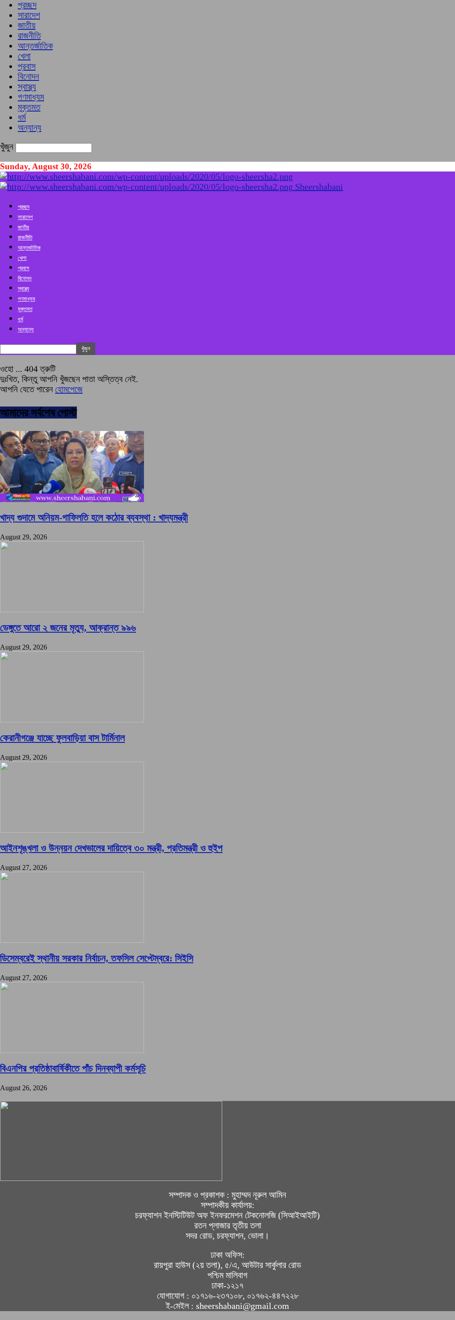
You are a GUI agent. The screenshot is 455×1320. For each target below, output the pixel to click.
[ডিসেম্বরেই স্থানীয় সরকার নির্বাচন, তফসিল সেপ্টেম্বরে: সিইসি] (72, 940)
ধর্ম (22, 117)
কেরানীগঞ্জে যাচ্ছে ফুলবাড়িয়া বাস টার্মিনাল (62, 737)
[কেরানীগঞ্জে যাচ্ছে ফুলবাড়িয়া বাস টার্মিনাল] (72, 719)
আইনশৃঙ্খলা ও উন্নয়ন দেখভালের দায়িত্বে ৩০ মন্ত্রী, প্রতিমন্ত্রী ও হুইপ (111, 847)
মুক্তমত (29, 107)
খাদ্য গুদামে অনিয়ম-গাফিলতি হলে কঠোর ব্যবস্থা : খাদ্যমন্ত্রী (94, 517)
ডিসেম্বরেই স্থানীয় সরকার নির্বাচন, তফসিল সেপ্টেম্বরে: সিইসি (96, 958)
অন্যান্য (29, 127)
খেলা (24, 56)
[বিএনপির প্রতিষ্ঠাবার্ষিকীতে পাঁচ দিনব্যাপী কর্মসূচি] (72, 1050)
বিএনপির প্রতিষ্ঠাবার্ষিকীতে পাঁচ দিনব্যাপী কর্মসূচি (73, 1068)
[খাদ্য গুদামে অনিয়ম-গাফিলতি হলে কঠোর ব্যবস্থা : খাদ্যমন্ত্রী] (72, 499)
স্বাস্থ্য (27, 87)
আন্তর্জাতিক (35, 46)
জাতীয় (27, 25)
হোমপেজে (69, 389)
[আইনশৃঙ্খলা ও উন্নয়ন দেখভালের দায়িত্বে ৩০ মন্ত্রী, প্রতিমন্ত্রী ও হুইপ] (72, 829)
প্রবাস (27, 66)
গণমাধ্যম (31, 97)
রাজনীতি (29, 35)
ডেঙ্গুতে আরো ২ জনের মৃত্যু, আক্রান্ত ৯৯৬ (68, 627)
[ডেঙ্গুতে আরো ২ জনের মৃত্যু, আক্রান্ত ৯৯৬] (72, 609)
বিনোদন (28, 76)
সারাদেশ (29, 15)
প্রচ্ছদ (27, 5)
